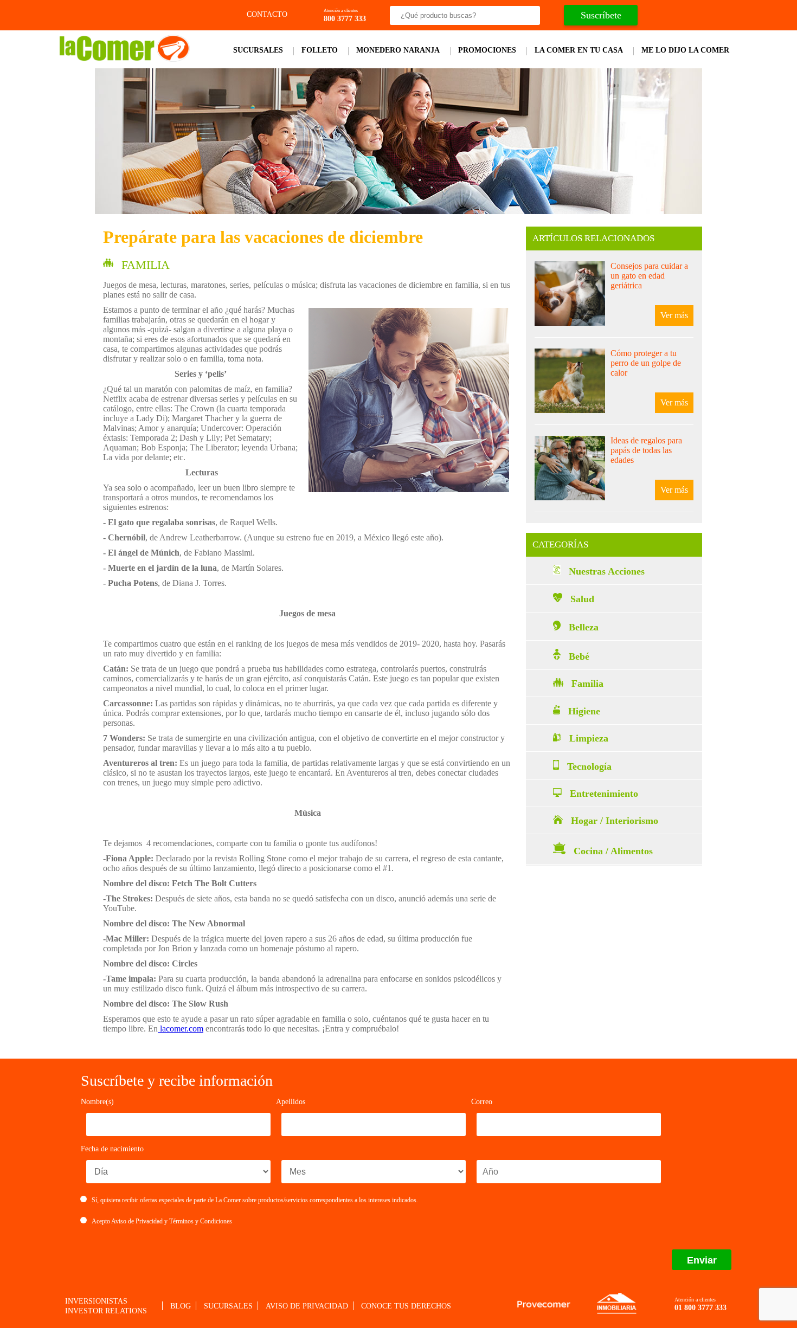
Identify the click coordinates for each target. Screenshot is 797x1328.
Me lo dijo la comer (685, 50)
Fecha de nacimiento (112, 1149)
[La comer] (125, 58)
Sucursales (258, 50)
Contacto (266, 14)
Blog (180, 1306)
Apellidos (290, 1102)
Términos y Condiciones (200, 1221)
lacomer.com (180, 1028)
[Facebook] (660, 15)
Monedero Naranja (398, 50)
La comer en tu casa (579, 50)
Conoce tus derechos (406, 1306)
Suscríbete (601, 15)
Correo (481, 1102)
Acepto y (162, 1221)
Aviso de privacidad (307, 1306)
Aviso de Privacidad (137, 1221)
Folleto (319, 50)
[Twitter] (680, 15)
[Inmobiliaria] (616, 1312)
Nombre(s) (97, 1102)
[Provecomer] (544, 1304)
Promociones (487, 50)
